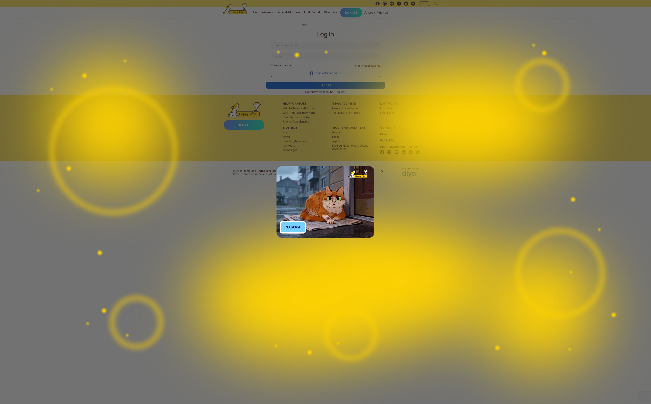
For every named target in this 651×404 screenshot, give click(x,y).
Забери (293, 227)
